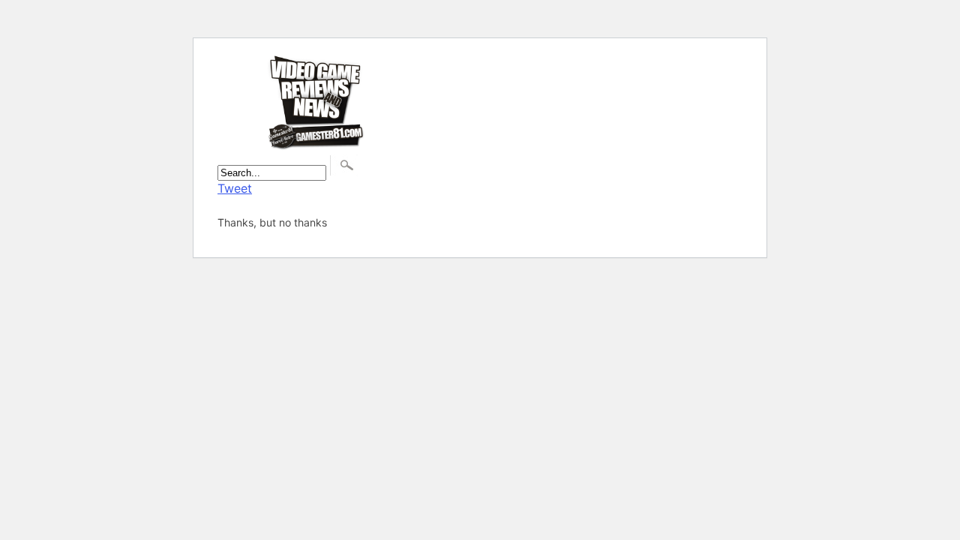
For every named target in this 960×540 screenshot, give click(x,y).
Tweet (235, 188)
